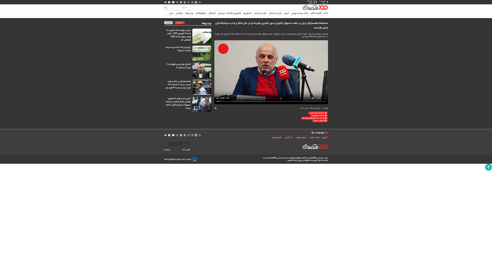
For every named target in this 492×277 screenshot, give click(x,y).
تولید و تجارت (260, 13)
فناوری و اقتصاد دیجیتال (229, 13)
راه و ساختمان (275, 13)
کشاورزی (247, 13)
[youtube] (173, 2)
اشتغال (212, 13)
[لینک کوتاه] (215, 108)
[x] (177, 2)
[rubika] (188, 2)
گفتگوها (179, 22)
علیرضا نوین (277, 137)
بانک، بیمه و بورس (299, 13)
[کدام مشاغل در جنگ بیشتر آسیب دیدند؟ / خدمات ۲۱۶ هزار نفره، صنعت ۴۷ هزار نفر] (201, 87)
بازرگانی (179, 13)
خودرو (324, 137)
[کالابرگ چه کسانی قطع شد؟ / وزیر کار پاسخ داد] (201, 70)
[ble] (192, 2)
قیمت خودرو (314, 137)
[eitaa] (196, 2)
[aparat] (181, 2)
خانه (326, 13)
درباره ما (167, 150)
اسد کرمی (288, 137)
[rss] (199, 2)
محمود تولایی (301, 137)
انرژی (286, 13)
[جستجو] (166, 7)
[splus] (184, 2)
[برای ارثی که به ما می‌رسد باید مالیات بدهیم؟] (201, 53)
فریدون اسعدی (319, 121)
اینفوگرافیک (200, 13)
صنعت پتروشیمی (318, 115)
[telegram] (165, 2)
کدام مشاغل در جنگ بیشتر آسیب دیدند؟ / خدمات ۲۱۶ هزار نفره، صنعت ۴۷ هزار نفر (178, 84)
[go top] (488, 167)
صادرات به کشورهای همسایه (313, 118)
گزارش (168, 22)
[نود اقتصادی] (307, 7)
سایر (171, 13)
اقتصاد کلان (316, 13)
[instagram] (169, 2)
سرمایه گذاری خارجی (317, 113)
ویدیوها (189, 13)
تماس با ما (186, 150)
